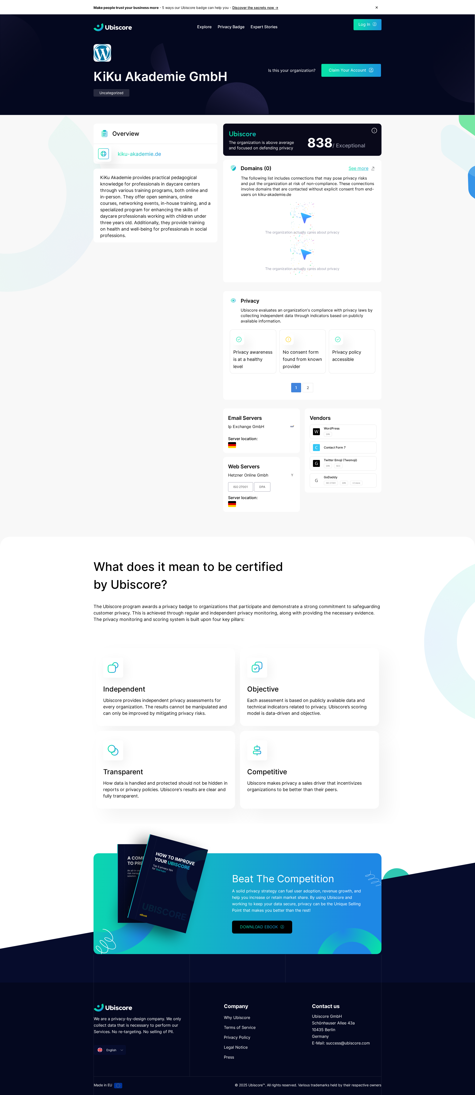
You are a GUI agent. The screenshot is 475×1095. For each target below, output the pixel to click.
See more (358, 168)
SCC (338, 466)
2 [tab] (308, 387)
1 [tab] (296, 387)
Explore (204, 27)
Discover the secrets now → (255, 7)
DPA (262, 487)
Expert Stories (264, 27)
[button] (374, 131)
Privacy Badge (231, 27)
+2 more (356, 483)
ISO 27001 (240, 487)
